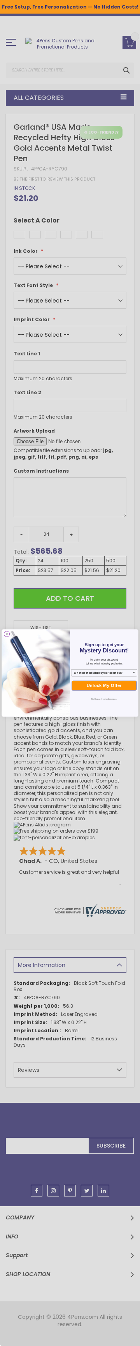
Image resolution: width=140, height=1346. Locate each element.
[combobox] (103, 673)
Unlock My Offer (104, 685)
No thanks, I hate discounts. (104, 699)
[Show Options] (134, 673)
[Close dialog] (7, 634)
